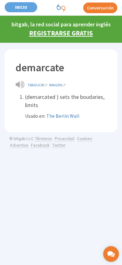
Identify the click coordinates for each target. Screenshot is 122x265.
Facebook (40, 145)
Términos (43, 138)
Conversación (100, 8)
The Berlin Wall (62, 116)
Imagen (55, 85)
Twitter (59, 145)
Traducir (36, 85)
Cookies (84, 138)
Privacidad (64, 138)
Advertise (19, 145)
